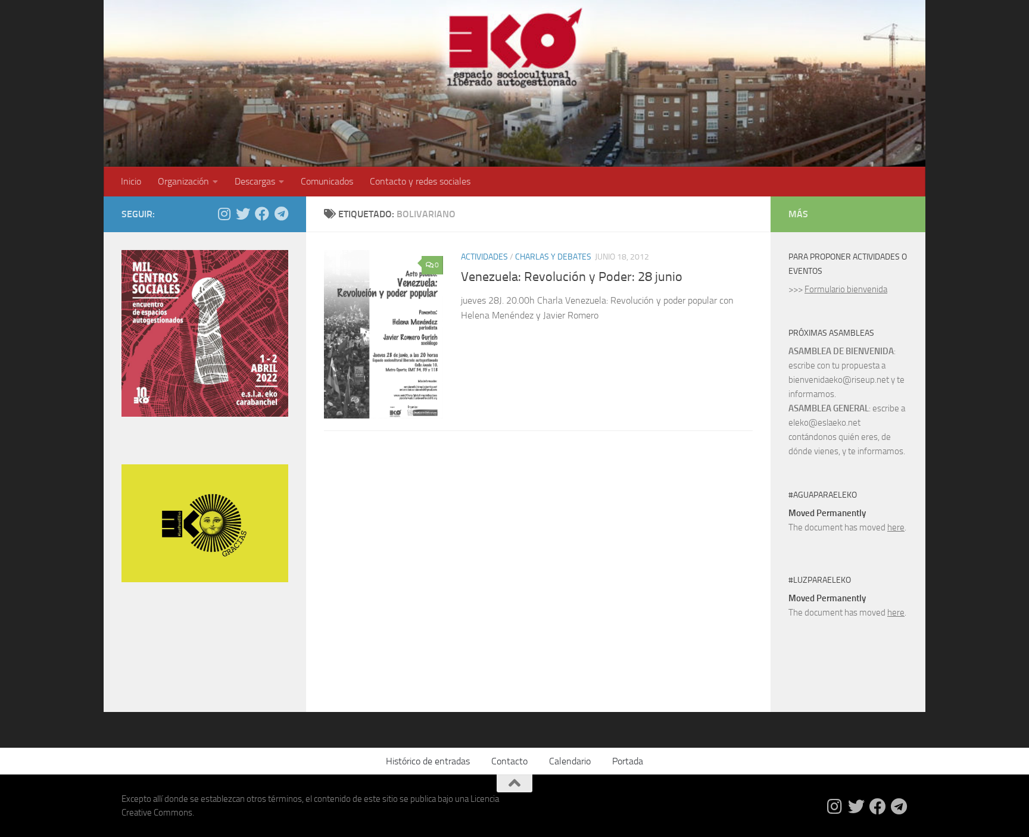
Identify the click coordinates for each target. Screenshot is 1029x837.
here (896, 527)
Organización (183, 181)
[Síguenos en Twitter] (243, 214)
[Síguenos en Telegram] (281, 214)
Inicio (131, 181)
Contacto (509, 761)
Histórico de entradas (428, 761)
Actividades (484, 257)
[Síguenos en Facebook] (262, 214)
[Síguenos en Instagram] (224, 214)
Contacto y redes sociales (420, 181)
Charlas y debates (553, 257)
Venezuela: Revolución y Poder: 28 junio (571, 277)
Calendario (570, 761)
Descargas (255, 181)
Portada (627, 761)
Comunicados (327, 181)
